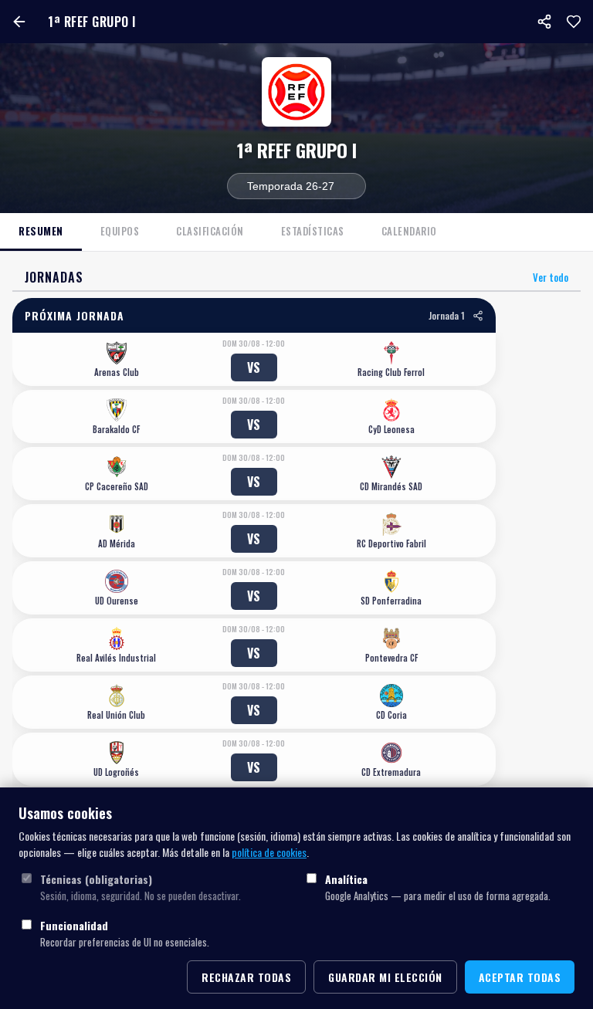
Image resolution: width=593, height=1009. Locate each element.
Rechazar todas (246, 977)
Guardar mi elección (385, 977)
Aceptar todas (520, 977)
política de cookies (269, 852)
